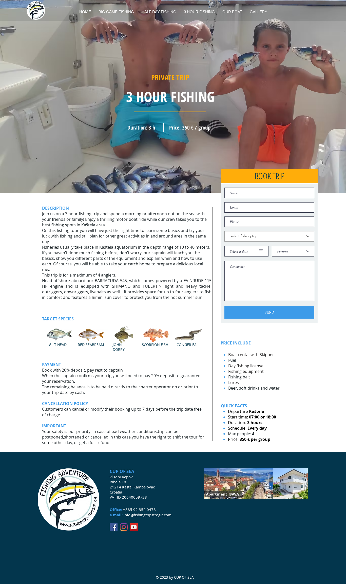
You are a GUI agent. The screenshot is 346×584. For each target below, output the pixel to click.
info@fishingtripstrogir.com (147, 514)
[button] (269, 176)
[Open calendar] (261, 251)
